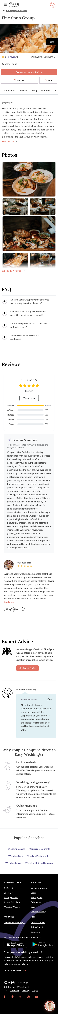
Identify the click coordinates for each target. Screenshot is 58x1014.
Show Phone (11, 63)
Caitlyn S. (15, 609)
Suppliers (36, 882)
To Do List (8, 888)
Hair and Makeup (38, 911)
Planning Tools (12, 882)
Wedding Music (13, 862)
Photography (37, 897)
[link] (5, 997)
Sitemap (14, 990)
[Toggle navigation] (5, 5)
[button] (29, 301)
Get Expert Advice (27, 668)
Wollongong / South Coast (16, 11)
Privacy (25, 990)
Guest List (8, 892)
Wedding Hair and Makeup (39, 862)
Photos (23, 90)
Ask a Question (38, 927)
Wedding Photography (38, 855)
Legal (35, 990)
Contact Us (36, 932)
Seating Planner (11, 897)
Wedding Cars (15, 855)
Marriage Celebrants (39, 848)
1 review (12, 56)
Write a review (29, 398)
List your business (14, 970)
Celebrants (36, 902)
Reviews (46, 90)
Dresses (35, 892)
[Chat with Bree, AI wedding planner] (49, 1005)
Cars (33, 907)
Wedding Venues (16, 848)
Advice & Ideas (38, 922)
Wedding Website (12, 907)
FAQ (34, 90)
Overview (9, 90)
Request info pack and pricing (29, 72)
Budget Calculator (12, 902)
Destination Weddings (14, 922)
